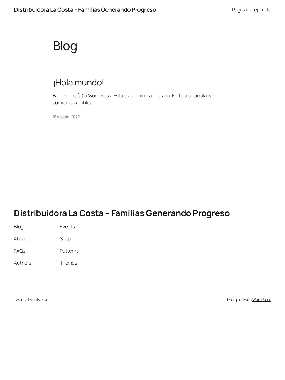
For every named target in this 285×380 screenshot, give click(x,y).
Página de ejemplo (251, 9)
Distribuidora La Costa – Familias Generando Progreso (85, 9)
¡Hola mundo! (79, 82)
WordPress (261, 299)
